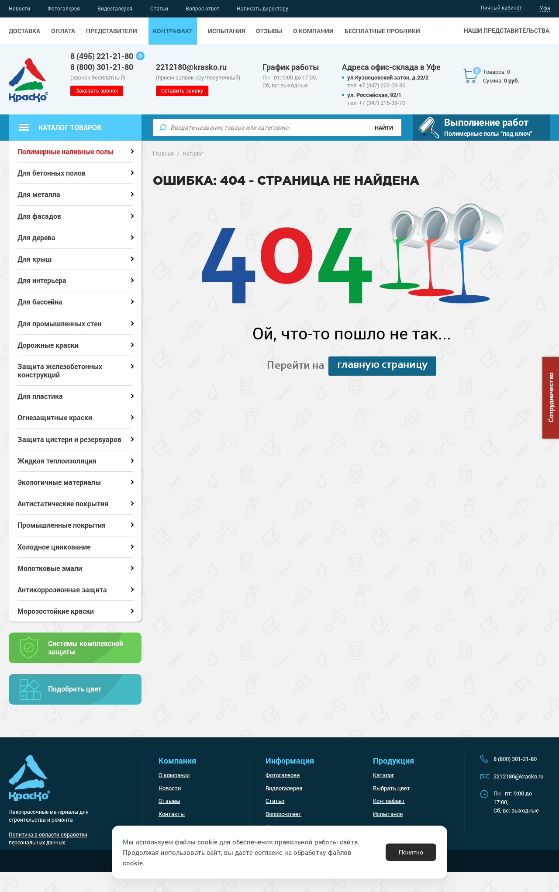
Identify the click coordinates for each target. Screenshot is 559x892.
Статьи (159, 8)
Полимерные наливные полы (65, 151)
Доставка (24, 31)
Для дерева (36, 237)
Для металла (38, 194)
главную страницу (382, 365)
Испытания (226, 31)
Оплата (63, 31)
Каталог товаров (69, 127)
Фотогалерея (64, 8)
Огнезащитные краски (54, 417)
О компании (313, 31)
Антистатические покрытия (62, 503)
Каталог (383, 775)
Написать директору (262, 8)
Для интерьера (41, 280)
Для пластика (40, 396)
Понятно (411, 852)
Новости (19, 8)
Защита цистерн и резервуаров (69, 439)
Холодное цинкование (53, 546)
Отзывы (269, 31)
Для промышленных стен (59, 323)
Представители (111, 31)
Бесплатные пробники (382, 31)
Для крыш (34, 258)
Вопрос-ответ (202, 8)
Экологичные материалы (59, 482)
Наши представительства (506, 31)
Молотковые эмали (49, 568)
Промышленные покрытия (61, 524)
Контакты (172, 814)
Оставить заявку (182, 90)
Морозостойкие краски (55, 610)
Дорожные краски (48, 344)
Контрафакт (173, 31)
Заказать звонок (97, 90)
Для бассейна (39, 301)
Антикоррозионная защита (62, 589)
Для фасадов (39, 216)
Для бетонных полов (51, 172)
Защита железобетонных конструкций (59, 370)
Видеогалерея (114, 8)
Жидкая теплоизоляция (57, 460)
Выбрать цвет (391, 788)
